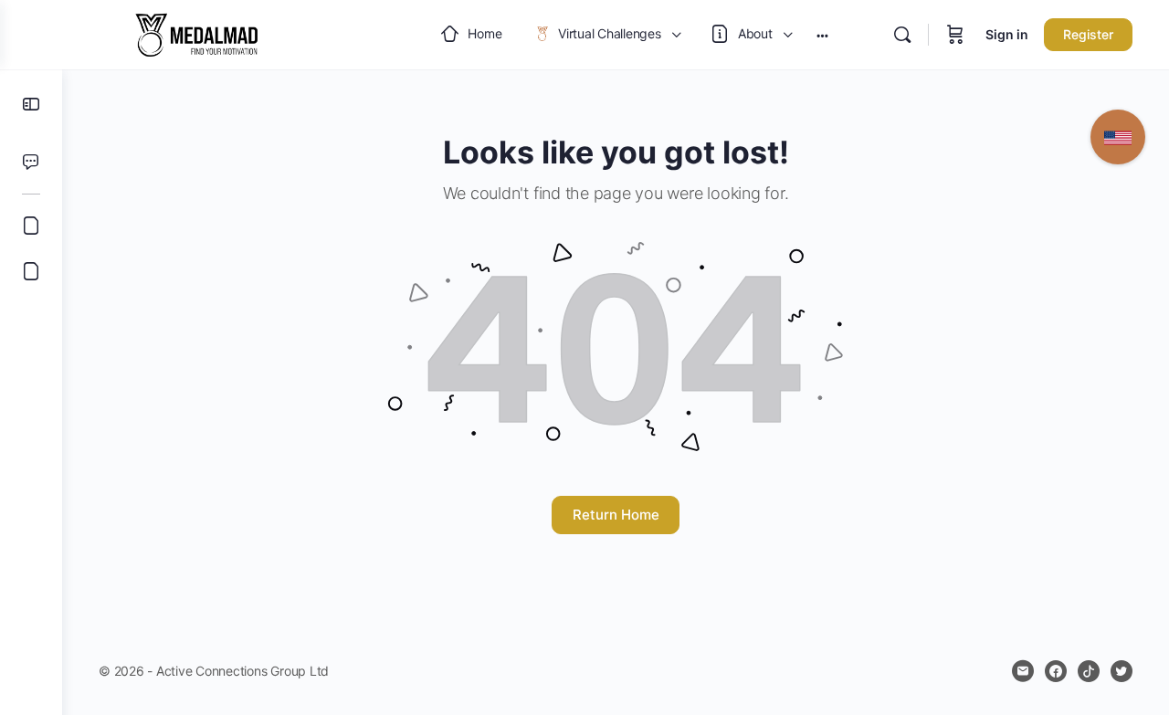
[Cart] (955, 34)
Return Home (616, 514)
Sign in (1006, 34)
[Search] (902, 35)
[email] (1023, 671)
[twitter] (1121, 671)
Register (1088, 34)
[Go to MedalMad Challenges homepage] (196, 33)
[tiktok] (1089, 671)
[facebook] (1056, 671)
